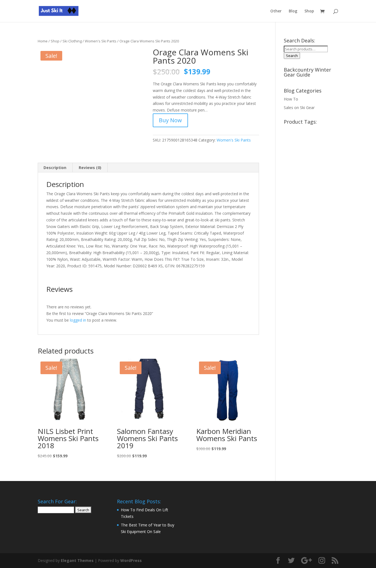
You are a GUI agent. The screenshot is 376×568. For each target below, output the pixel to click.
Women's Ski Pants (100, 41)
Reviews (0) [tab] (90, 167)
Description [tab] (54, 167)
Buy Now (170, 120)
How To (291, 99)
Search (292, 55)
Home (43, 41)
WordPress (131, 560)
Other (276, 11)
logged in (78, 320)
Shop (309, 11)
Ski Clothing (72, 41)
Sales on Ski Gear (299, 107)
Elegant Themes (77, 560)
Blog (293, 11)
